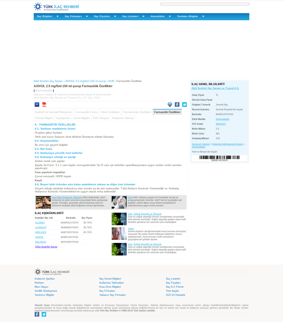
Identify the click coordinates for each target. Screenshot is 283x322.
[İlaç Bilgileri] (223, 84)
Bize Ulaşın (41, 286)
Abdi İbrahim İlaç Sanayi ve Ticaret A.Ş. (215, 88)
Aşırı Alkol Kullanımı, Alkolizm (67, 197)
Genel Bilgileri (81, 118)
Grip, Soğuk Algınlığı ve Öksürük (145, 214)
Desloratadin (103, 94)
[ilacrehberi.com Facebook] (37, 315)
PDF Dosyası (101, 118)
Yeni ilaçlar (172, 290)
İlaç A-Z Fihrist (174, 286)
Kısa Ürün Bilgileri (110, 286)
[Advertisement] (141, 49)
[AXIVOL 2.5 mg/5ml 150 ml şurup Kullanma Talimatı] (37, 105)
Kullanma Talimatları (111, 282)
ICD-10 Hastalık (175, 294)
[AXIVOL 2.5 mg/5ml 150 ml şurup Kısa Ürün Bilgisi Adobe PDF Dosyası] (44, 105)
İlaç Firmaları (107, 290)
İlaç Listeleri (173, 278)
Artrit (130, 197)
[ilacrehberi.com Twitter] (44, 315)
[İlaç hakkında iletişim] (169, 105)
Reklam (39, 282)
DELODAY (40, 242)
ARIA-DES (40, 232)
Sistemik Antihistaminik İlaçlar (75, 94)
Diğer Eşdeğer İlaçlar (46, 246)
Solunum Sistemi (44, 94)
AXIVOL (39, 237)
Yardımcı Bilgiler (44, 294)
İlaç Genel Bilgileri (110, 278)
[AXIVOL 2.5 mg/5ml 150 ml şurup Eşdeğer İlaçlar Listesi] (62, 213)
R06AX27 (221, 124)
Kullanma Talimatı (123, 118)
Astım (131, 228)
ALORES (40, 222)
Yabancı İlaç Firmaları (112, 294)
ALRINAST (41, 227)
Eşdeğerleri (63, 118)
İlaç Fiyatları (173, 282)
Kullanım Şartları (45, 278)
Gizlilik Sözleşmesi (46, 290)
